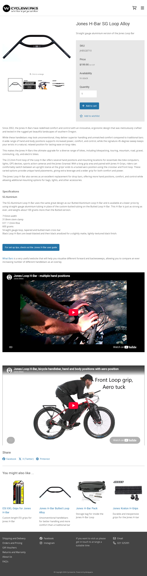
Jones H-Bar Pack (86, 508)
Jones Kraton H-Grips (125, 508)
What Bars (7, 258)
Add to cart (91, 106)
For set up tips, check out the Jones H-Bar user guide (31, 247)
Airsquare (89, 572)
